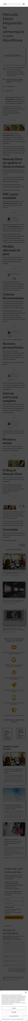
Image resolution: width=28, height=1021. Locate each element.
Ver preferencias (14, 1016)
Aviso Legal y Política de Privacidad (18, 1019)
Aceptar (14, 1008)
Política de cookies (6, 1019)
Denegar (14, 1012)
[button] (26, 992)
